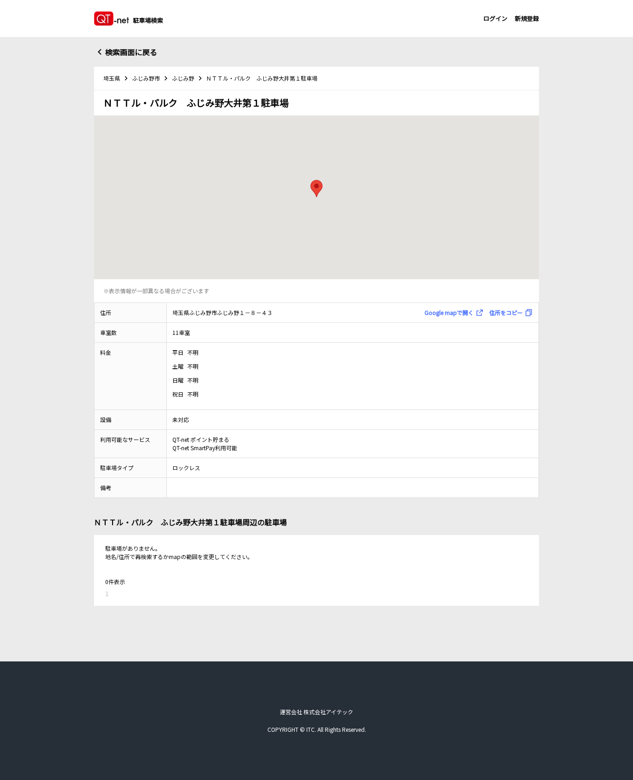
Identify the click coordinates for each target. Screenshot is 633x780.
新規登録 (527, 18)
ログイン (495, 18)
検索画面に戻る (131, 51)
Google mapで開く (449, 312)
